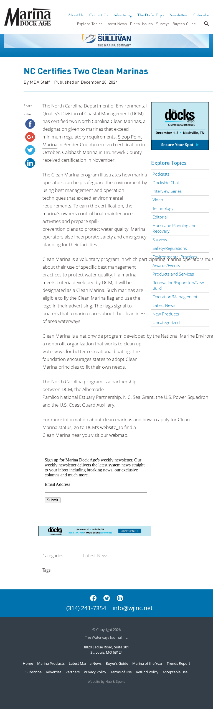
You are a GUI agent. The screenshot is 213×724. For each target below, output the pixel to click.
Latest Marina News (85, 663)
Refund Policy (147, 671)
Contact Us (98, 14)
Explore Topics (89, 23)
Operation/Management (175, 296)
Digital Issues (141, 23)
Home (28, 663)
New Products (166, 314)
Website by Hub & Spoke (106, 681)
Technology (163, 208)
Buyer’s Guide (184, 23)
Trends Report (178, 663)
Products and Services (173, 274)
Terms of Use (121, 671)
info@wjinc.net (133, 608)
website (108, 427)
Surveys (162, 23)
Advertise (53, 671)
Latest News (116, 23)
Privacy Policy (95, 671)
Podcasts (161, 174)
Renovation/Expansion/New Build (178, 285)
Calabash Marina (80, 152)
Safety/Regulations (170, 248)
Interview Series (167, 191)
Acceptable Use (175, 671)
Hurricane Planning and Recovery (175, 228)
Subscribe (201, 14)
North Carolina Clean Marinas (109, 121)
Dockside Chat (166, 182)
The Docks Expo (150, 14)
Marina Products (51, 663)
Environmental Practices (175, 257)
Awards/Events (166, 265)
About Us (75, 14)
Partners (72, 671)
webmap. (118, 435)
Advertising (122, 14)
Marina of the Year (147, 663)
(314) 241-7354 (86, 608)
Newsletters (178, 14)
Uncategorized (166, 322)
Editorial (160, 217)
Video (158, 199)
